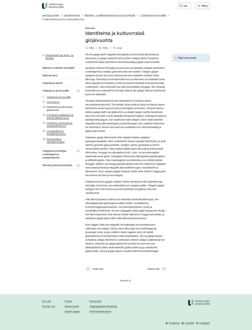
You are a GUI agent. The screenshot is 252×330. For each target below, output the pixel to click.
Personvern (95, 301)
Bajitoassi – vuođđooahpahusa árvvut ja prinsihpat (110, 15)
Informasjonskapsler (100, 311)
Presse (68, 301)
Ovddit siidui (97, 269)
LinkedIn (189, 323)
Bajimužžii (124, 280)
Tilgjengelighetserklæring (103, 306)
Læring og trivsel (50, 15)
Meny (205, 5)
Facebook (174, 323)
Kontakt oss (48, 306)
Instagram (204, 323)
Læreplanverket (72, 15)
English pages (72, 311)
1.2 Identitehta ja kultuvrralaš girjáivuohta (63, 19)
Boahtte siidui (154, 269)
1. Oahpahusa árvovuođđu (153, 15)
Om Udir (46, 301)
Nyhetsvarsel (72, 306)
